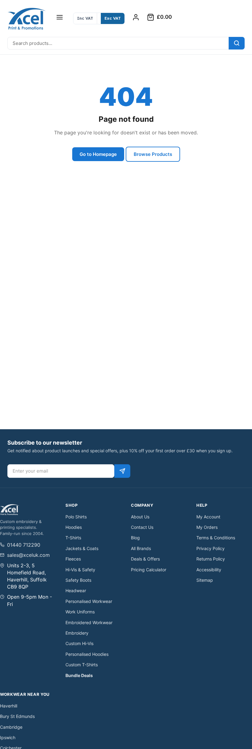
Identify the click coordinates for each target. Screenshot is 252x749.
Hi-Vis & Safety (80, 569)
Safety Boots (78, 580)
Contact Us (142, 527)
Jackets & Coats (81, 548)
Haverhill (8, 705)
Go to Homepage (98, 154)
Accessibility (208, 569)
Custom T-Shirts (81, 664)
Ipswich (7, 737)
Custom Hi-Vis (79, 643)
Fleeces (73, 558)
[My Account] (136, 17)
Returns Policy (210, 558)
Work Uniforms (80, 611)
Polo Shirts (76, 516)
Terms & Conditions (215, 537)
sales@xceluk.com (28, 555)
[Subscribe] (122, 471)
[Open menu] (59, 17)
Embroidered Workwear (88, 622)
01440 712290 (23, 545)
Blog (135, 537)
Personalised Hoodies (86, 654)
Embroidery (77, 633)
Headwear (75, 590)
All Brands (141, 548)
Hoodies (73, 527)
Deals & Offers (145, 558)
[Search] (237, 43)
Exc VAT (112, 18)
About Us (140, 516)
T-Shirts (73, 537)
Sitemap (204, 580)
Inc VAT (85, 18)
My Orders (207, 527)
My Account (208, 516)
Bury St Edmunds (17, 716)
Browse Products (153, 154)
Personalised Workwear (88, 601)
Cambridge (11, 727)
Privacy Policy (210, 548)
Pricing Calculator (148, 569)
